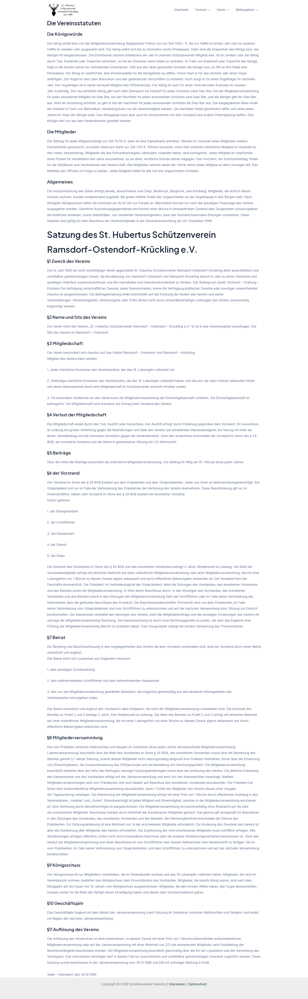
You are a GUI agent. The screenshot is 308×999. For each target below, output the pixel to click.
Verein (221, 10)
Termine (201, 10)
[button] (208, 10)
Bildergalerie (245, 10)
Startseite (181, 10)
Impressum (177, 984)
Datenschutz (197, 984)
